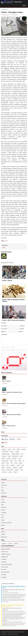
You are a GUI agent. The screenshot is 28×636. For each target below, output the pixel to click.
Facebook (4, 543)
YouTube (16, 543)
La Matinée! (3, 561)
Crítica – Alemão (7, 280)
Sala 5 (3, 469)
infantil (3, 463)
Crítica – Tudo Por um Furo (8, 425)
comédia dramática (6, 453)
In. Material (3, 559)
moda (7, 465)
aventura (9, 449)
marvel (16, 463)
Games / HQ (4, 485)
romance (20, 467)
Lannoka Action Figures (6, 564)
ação (14, 449)
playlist (3, 467)
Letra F (7, 14)
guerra (19, 460)
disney (9, 456)
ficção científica (5, 460)
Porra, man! (3, 569)
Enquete (3, 525)
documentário (15, 456)
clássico (11, 451)
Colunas (3, 482)
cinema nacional (5, 451)
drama (6, 240)
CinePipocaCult (4, 556)
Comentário (4, 334)
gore (16, 460)
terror (22, 469)
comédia (17, 451)
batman (18, 449)
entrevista (14, 458)
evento (19, 458)
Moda (2, 490)
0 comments (15, 14)
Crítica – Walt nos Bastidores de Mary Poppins (14, 403)
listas (7, 463)
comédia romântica (15, 453)
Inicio (2, 9)
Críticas (6, 9)
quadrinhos (15, 467)
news (23, 465)
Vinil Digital (3, 577)
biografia (23, 449)
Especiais (3, 502)
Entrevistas (3, 507)
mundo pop (12, 465)
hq (23, 460)
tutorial (10, 472)
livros (12, 463)
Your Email (4, 328)
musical (18, 465)
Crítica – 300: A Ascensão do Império (13, 320)
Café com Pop (4, 551)
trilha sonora (4, 472)
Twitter (10, 543)
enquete (8, 458)
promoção (9, 467)
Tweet (3, 247)
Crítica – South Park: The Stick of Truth (12, 392)
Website (3, 331)
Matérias (3, 531)
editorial (3, 458)
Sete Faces (3, 574)
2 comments (4, 405)
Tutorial (2, 520)
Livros (2, 487)
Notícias (3, 534)
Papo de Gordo (4, 567)
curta (22, 453)
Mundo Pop (3, 492)
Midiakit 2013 (4, 537)
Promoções (3, 512)
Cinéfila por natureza (5, 554)
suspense (17, 469)
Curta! (2, 514)
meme (3, 465)
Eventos (3, 509)
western (15, 472)
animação (4, 449)
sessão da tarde (9, 469)
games (11, 460)
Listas (2, 504)
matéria (20, 463)
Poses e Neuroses (5, 572)
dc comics (4, 456)
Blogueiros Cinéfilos (5, 549)
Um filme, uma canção (6, 522)
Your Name (4, 326)
